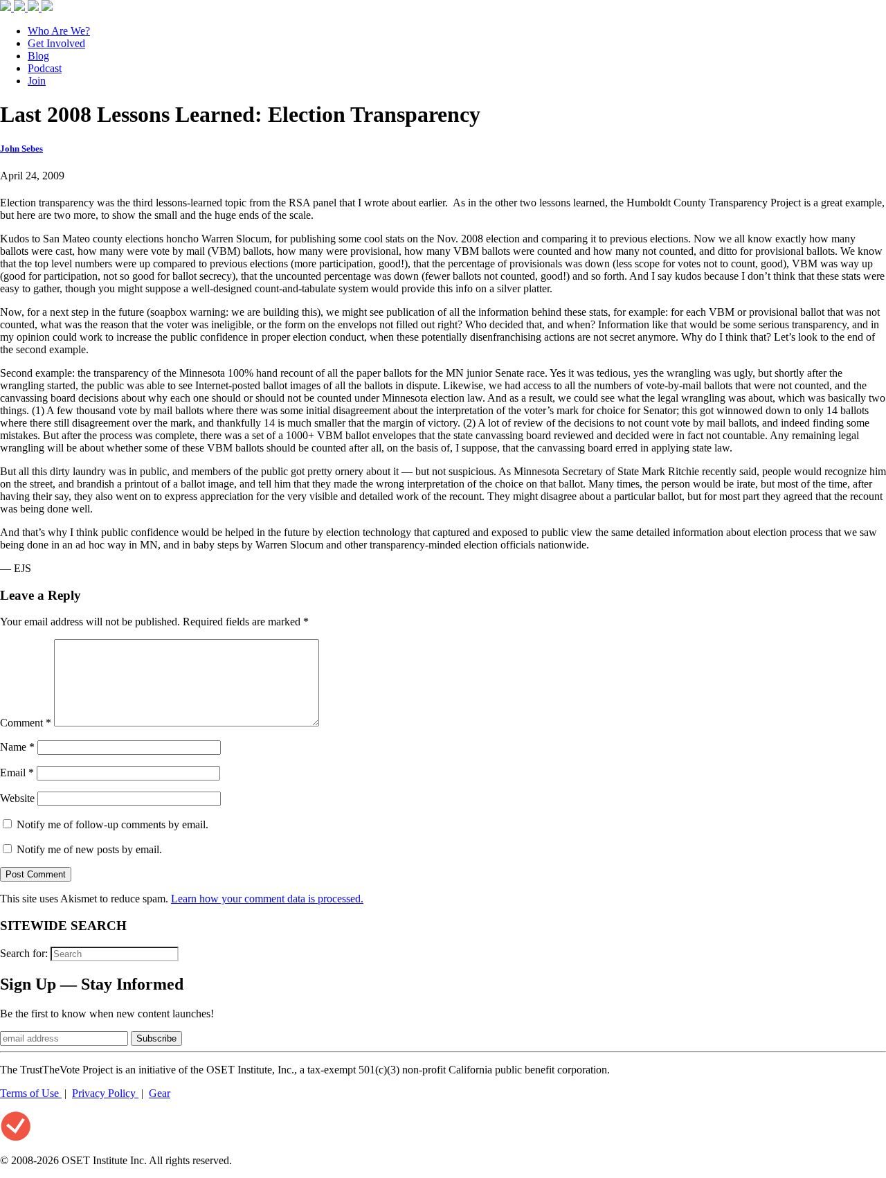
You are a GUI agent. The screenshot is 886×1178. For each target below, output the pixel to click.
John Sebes (21, 148)
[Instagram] (35, 7)
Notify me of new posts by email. (89, 849)
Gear (159, 1093)
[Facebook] (7, 7)
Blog (38, 56)
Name (17, 747)
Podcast (45, 68)
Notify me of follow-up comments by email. (112, 824)
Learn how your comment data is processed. (267, 898)
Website (17, 798)
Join (37, 81)
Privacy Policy (105, 1093)
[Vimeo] (47, 7)
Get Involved (56, 43)
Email (17, 772)
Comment (25, 723)
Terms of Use (31, 1093)
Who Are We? (59, 31)
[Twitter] (21, 7)
